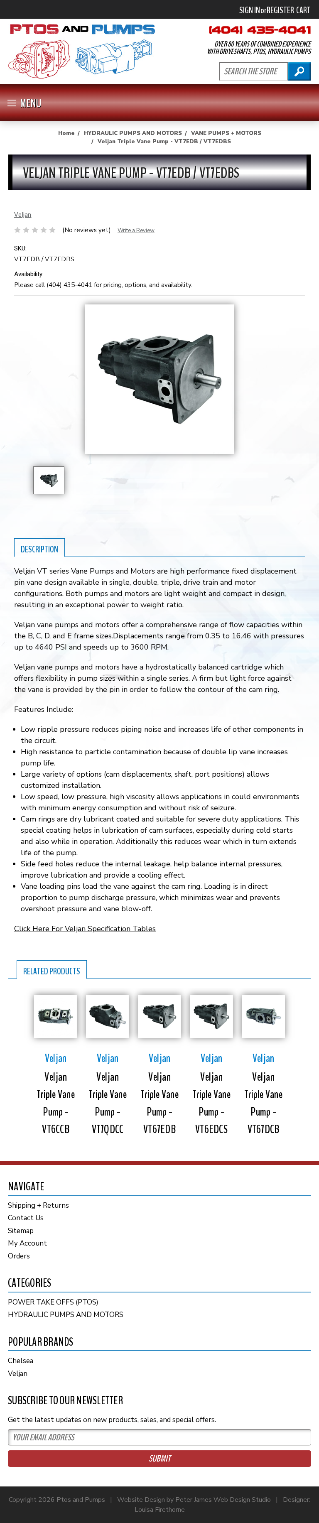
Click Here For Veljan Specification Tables (85, 929)
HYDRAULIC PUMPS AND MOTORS (65, 1314)
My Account (27, 1243)
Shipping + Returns (38, 1205)
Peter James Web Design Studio (223, 1499)
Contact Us (26, 1218)
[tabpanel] (56, 1063)
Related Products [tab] (51, 971)
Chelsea (20, 1361)
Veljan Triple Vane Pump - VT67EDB (159, 1103)
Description (39, 549)
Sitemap (21, 1231)
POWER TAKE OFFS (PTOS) (53, 1302)
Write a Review (136, 230)
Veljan (17, 1373)
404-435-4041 (260, 30)
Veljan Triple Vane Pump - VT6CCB (56, 1103)
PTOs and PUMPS (81, 51)
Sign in (249, 10)
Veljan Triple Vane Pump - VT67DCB (263, 1103)
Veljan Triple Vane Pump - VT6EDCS (211, 1103)
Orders (19, 1256)
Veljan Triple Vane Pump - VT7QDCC (107, 1103)
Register (280, 10)
